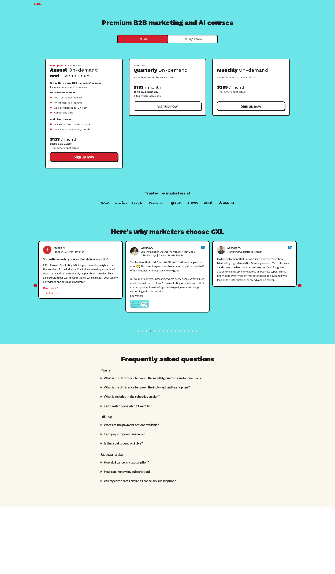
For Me (143, 39)
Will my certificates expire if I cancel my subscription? (140, 481)
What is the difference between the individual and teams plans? (147, 387)
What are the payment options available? (131, 425)
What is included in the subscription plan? (132, 396)
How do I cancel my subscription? (126, 462)
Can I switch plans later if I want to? (127, 406)
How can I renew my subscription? (127, 471)
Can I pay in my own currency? (124, 434)
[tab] (142, 39)
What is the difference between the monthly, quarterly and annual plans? (153, 378)
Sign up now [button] (84, 156)
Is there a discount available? (123, 443)
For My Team (192, 39)
